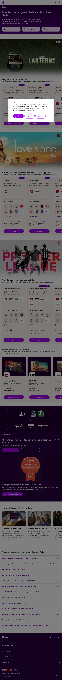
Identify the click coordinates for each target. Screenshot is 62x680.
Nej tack (29, 116)
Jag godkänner (18, 116)
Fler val (40, 116)
